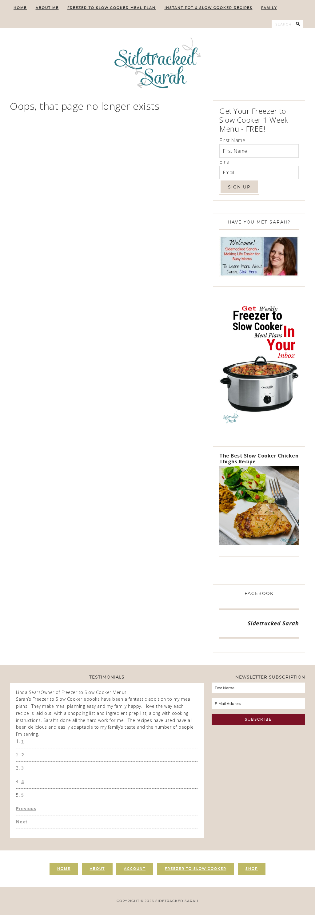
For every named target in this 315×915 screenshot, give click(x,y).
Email (225, 161)
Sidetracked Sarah (157, 64)
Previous (26, 808)
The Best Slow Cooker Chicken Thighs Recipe (258, 458)
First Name (232, 140)
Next (21, 822)
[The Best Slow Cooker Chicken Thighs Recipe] (259, 506)
